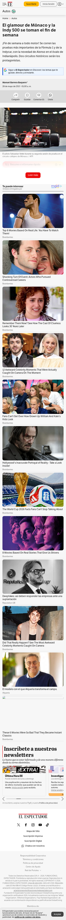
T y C (29, 803)
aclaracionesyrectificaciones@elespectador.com (33, 890)
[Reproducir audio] (7, 182)
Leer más (33, 175)
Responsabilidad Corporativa (33, 856)
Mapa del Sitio (33, 831)
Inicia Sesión (48, 4)
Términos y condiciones (33, 859)
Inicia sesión (17, 787)
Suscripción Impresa (33, 836)
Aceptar (57, 914)
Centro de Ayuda (33, 867)
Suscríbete (31, 4)
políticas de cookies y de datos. (28, 917)
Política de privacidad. (48, 803)
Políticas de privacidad (33, 863)
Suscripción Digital (33, 841)
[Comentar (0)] (38, 95)
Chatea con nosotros (35, 846)
